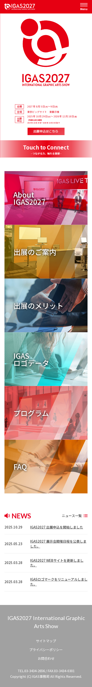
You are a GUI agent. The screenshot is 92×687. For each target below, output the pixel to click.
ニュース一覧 (72, 515)
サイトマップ (46, 640)
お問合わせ (46, 658)
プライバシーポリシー (46, 649)
